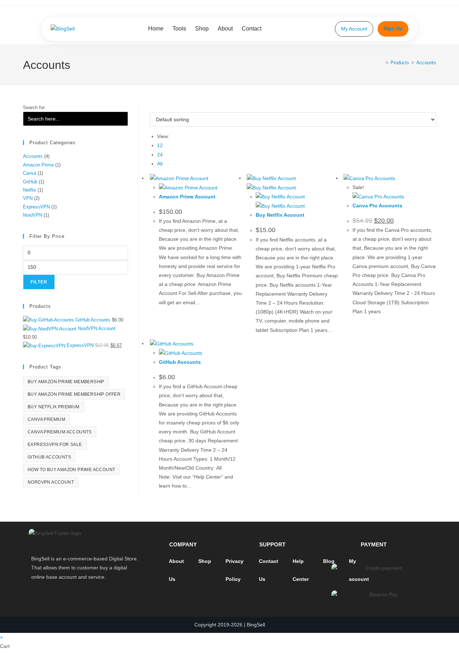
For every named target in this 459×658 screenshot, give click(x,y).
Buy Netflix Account (280, 215)
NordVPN (32, 215)
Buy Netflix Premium (54, 406)
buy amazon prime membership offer (74, 394)
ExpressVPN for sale (55, 444)
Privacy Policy (234, 570)
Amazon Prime (38, 165)
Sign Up (393, 28)
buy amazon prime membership (66, 381)
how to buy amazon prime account (71, 469)
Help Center (301, 570)
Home (156, 28)
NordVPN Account (51, 482)
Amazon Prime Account (187, 196)
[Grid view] (152, 108)
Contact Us (268, 570)
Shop (202, 28)
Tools (179, 28)
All (159, 163)
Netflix (29, 190)
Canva (29, 173)
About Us (176, 570)
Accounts (426, 62)
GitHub (30, 181)
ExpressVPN (36, 207)
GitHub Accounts (180, 362)
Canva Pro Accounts (377, 205)
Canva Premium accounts (60, 431)
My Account (354, 29)
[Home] (381, 62)
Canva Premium (46, 419)
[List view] (156, 108)
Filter (38, 282)
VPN (28, 198)
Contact (251, 28)
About (225, 28)
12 (160, 145)
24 (160, 155)
